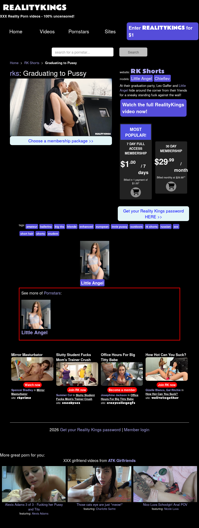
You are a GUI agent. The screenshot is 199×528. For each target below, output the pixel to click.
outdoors (136, 226)
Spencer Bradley (22, 390)
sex (176, 226)
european (102, 226)
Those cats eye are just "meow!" (100, 504)
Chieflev (162, 78)
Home (15, 31)
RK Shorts (31, 62)
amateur (31, 226)
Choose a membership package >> (60, 141)
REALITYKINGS (35, 8)
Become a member (122, 390)
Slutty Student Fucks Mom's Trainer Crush (73, 357)
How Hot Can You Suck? (166, 354)
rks (14, 73)
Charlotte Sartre (106, 509)
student (53, 233)
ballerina (46, 226)
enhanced (86, 226)
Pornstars (78, 31)
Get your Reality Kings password (90, 429)
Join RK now (77, 390)
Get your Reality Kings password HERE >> (153, 213)
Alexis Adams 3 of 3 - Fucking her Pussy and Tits (34, 506)
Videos (47, 31)
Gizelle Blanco (155, 390)
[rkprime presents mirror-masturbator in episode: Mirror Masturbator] (32, 368)
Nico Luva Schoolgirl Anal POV (165, 504)
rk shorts (152, 226)
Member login (136, 429)
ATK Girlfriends (122, 460)
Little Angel (141, 78)
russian (166, 226)
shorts (40, 233)
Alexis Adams (40, 513)
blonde (72, 226)
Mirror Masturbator (27, 354)
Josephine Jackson (114, 395)
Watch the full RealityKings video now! (153, 108)
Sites (110, 31)
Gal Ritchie (173, 390)
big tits (59, 226)
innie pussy (119, 226)
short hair (26, 233)
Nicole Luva (171, 509)
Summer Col (64, 395)
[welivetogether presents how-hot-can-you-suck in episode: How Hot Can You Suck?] (167, 368)
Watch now (32, 385)
